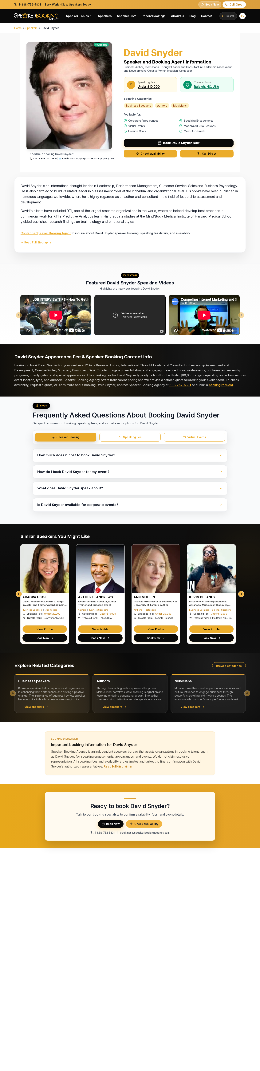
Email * (136, 501)
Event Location (70, 532)
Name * (65, 501)
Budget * (137, 532)
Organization (140, 517)
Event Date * (68, 547)
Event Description (71, 562)
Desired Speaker (143, 547)
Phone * (65, 517)
